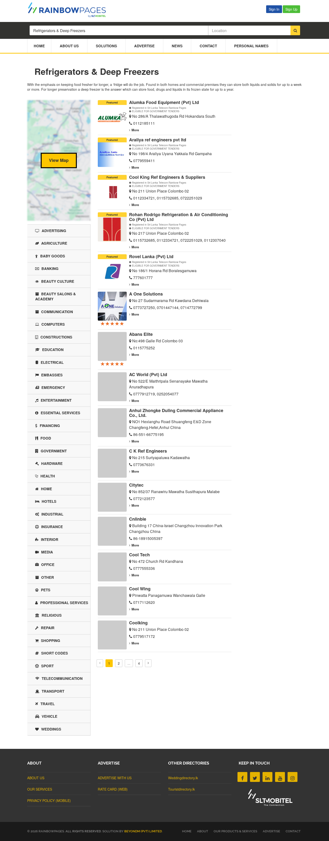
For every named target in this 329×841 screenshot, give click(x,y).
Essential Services (60, 412)
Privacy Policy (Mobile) (49, 800)
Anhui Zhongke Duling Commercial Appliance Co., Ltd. (176, 412)
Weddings (51, 729)
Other (47, 577)
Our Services (39, 789)
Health (47, 476)
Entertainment (56, 400)
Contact (208, 45)
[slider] (112, 323)
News (177, 45)
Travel (47, 703)
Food (45, 438)
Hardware (52, 463)
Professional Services (64, 602)
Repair (47, 627)
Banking (50, 268)
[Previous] (100, 663)
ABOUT (202, 831)
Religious (52, 615)
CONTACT (293, 831)
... (128, 663)
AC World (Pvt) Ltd (148, 374)
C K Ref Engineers (148, 451)
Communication (57, 311)
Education (53, 349)
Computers (53, 324)
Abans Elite (141, 334)
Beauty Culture (57, 281)
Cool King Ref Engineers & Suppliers (167, 177)
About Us (69, 45)
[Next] (148, 663)
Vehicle (49, 716)
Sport (47, 666)
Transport (53, 691)
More (135, 130)
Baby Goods (52, 256)
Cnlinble (137, 519)
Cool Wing (140, 589)
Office (47, 564)
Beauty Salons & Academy (55, 296)
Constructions (56, 337)
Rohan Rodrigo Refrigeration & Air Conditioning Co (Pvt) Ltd (178, 216)
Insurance (52, 526)
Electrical (52, 362)
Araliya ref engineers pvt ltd (157, 140)
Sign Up (291, 9)
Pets (45, 590)
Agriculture (54, 243)
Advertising (54, 230)
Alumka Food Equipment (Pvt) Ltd (164, 102)
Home (39, 45)
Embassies (52, 375)
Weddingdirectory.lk (183, 777)
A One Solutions (146, 294)
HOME (186, 831)
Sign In (274, 9)
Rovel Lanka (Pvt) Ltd (151, 256)
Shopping (50, 640)
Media (47, 552)
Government (54, 451)
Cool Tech (139, 554)
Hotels (49, 501)
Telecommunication (62, 678)
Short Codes (54, 653)
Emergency (53, 387)
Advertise (144, 45)
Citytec (136, 485)
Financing (50, 425)
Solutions (106, 45)
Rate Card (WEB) (113, 789)
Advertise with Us (115, 777)
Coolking (138, 623)
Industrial (52, 514)
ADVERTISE (271, 831)
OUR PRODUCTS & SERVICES (235, 831)
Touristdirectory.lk (181, 789)
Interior (49, 539)
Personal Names (251, 45)
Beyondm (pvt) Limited (143, 831)
